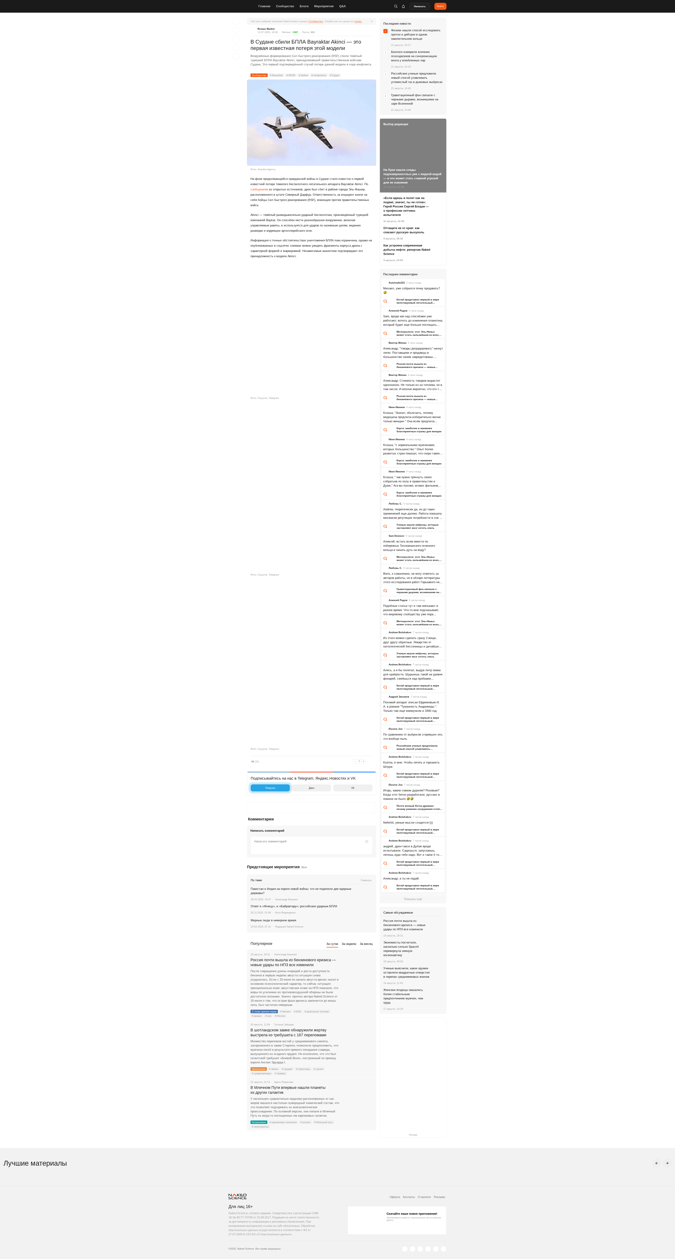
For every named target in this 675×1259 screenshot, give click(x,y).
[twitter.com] (405, 1249)
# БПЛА (291, 75)
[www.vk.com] (413, 1249)
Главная (264, 6)
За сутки (332, 944)
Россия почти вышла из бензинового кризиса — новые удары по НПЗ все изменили (293, 962)
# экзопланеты (260, 1126)
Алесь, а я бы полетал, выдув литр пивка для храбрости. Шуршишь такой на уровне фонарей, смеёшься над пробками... (412, 674)
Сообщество (285, 6)
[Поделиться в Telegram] (235, 47)
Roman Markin (266, 28)
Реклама (439, 1197)
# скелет (318, 1069)
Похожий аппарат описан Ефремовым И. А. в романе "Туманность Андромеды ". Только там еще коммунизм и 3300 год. (411, 706)
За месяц (366, 944)
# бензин (285, 1011)
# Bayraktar (276, 75)
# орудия (287, 1069)
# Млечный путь (323, 1122)
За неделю (349, 944)
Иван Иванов (397, 407)
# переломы (303, 1069)
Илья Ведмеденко (285, 912)
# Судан (334, 75)
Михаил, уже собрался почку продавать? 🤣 (411, 290)
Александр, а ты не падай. (401, 878)
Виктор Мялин (397, 342)
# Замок (273, 1069)
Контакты (409, 1197)
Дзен (311, 787)
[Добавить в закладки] (235, 21)
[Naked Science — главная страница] (242, 6)
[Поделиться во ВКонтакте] (235, 56)
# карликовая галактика (283, 1122)
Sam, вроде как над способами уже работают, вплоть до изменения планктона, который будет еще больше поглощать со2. (413, 321)
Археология (258, 1069)
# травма (280, 1073)
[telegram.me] (436, 1249)
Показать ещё (413, 899)
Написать (420, 6)
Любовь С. (395, 503)
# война (303, 75)
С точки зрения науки (264, 1011)
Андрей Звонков (399, 696)
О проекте (424, 1197)
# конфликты (318, 75)
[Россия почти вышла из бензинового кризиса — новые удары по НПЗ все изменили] (358, 973)
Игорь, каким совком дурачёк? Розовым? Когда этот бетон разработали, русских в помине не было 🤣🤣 (411, 795)
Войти (440, 6)
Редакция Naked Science (289, 926)
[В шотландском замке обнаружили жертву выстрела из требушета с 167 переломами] (358, 1043)
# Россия (280, 1015)
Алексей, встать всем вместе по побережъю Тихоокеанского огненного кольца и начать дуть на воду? (409, 546)
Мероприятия (324, 6)
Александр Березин (286, 899)
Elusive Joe (396, 728)
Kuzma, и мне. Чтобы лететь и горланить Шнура (411, 764)
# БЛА (297, 1011)
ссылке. (358, 21)
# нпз (268, 1015)
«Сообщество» (315, 21)
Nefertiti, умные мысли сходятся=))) (408, 822)
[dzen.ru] (428, 1249)
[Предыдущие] (656, 1163)
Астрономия (259, 1122)
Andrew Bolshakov (400, 632)
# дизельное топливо (317, 1011)
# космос (305, 1122)
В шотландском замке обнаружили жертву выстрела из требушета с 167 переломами (288, 1032)
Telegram (270, 787)
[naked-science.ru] (443, 1249)
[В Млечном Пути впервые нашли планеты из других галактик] (358, 1101)
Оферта (395, 1197)
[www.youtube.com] (420, 1249)
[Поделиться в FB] (235, 30)
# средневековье (261, 1073)
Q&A (342, 6)
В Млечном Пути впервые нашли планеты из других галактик (288, 1090)
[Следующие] (667, 1163)
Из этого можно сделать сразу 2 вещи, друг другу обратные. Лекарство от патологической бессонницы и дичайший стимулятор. (412, 642)
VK (352, 787)
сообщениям (259, 189)
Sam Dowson (396, 535)
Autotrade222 (397, 282)
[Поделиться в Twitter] (235, 39)
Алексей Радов (398, 310)
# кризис (257, 1015)
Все (304, 867)
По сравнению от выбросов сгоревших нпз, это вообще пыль (413, 736)
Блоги (304, 6)
